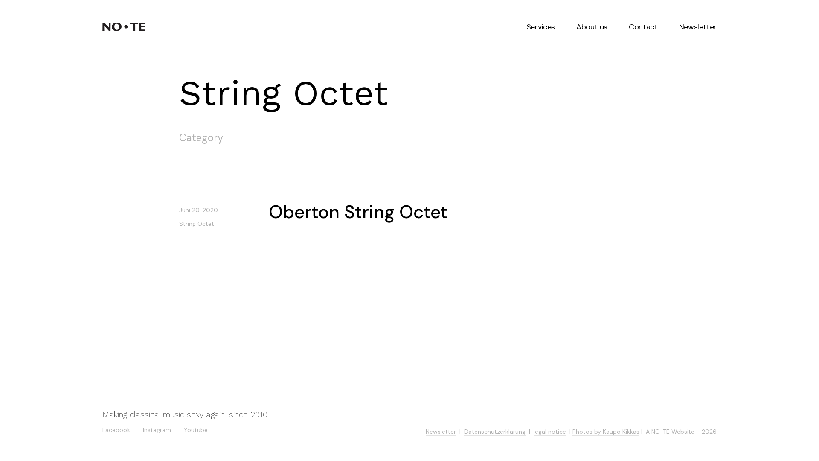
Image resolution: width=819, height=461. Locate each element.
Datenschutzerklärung (495, 431)
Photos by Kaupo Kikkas (605, 431)
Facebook (116, 429)
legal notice (550, 431)
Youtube (196, 429)
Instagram (157, 429)
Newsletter (441, 431)
